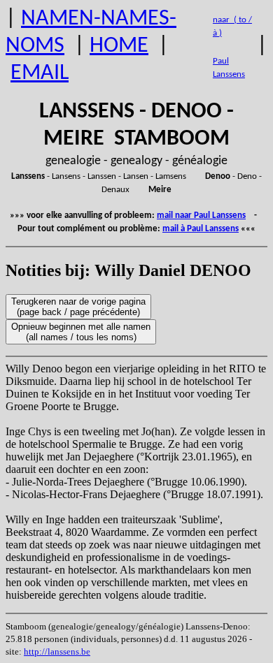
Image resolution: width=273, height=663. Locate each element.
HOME (119, 46)
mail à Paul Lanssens (200, 228)
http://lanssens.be (57, 651)
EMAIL (39, 73)
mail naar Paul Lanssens (201, 215)
